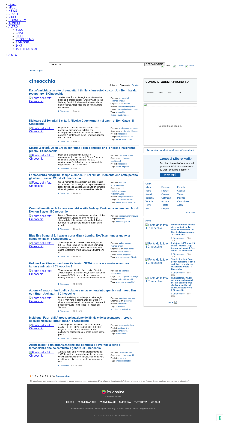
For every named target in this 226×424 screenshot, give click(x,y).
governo (127, 355)
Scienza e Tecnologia (107, 74)
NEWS (12, 10)
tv (119, 358)
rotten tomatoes (117, 194)
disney (136, 131)
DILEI (19, 36)
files (130, 352)
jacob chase (129, 325)
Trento (180, 194)
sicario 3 (119, 167)
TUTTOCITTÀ (140, 402)
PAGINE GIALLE (108, 402)
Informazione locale (168, 74)
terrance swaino (118, 101)
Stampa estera (188, 74)
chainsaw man (125, 216)
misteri (128, 361)
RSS (180, 93)
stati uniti (129, 137)
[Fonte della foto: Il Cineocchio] (42, 101)
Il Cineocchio (63, 111)
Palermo (165, 187)
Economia (46, 74)
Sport (93, 74)
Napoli (148, 194)
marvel (127, 104)
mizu (126, 249)
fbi (133, 355)
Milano (148, 187)
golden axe (129, 276)
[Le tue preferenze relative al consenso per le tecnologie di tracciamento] (219, 417)
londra (119, 254)
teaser (120, 251)
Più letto (135, 85)
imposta (127, 251)
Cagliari (181, 191)
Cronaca (35, 74)
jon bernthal (124, 98)
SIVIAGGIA (23, 42)
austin (124, 331)
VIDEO (12, 17)
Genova (165, 194)
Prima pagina (36, 70)
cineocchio (120, 112)
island (119, 331)
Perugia (181, 187)
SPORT (13, 13)
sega (136, 276)
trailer (120, 279)
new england (122, 109)
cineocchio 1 (130, 282)
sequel (124, 134)
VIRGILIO (155, 402)
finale (134, 257)
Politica (64, 74)
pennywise (128, 301)
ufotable (134, 216)
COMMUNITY (17, 20)
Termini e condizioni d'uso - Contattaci (170, 150)
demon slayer (121, 221)
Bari (147, 208)
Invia (170, 93)
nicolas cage (124, 128)
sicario (130, 155)
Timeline (179, 65)
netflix (131, 249)
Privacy (111, 408)
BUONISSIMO (25, 39)
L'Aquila (165, 208)
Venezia (149, 201)
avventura (120, 282)
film (119, 106)
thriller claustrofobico (120, 115)
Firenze (165, 191)
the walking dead (128, 106)
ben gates (134, 128)
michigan (121, 199)
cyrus (121, 325)
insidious (121, 328)
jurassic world (127, 197)
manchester (133, 109)
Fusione (89, 408)
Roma (148, 191)
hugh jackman (125, 298)
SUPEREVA (125, 402)
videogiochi (128, 279)
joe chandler (124, 271)
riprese (126, 167)
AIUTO (12, 54)
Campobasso (183, 201)
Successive (63, 376)
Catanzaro (166, 198)
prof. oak (122, 182)
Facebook (150, 93)
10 (53, 376)
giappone (126, 254)
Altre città (190, 212)
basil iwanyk (116, 161)
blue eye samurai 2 (124, 257)
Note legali (100, 408)
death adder (116, 274)
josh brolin (123, 155)
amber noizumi (125, 243)
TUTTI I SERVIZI (26, 48)
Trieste (164, 205)
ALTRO (13, 26)
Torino (148, 205)
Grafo (191, 65)
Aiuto (135, 408)
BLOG (19, 29)
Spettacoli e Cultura (79, 74)
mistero (119, 139)
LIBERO (70, 402)
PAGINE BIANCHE (87, 402)
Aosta (180, 205)
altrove (118, 334)
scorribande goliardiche (121, 309)
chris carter (124, 352)
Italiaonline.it (77, 408)
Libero (12, 4)
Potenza (181, 198)
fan (129, 221)
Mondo (55, 74)
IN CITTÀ (14, 23)
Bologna (149, 198)
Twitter (159, 93)
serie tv (123, 358)
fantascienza (121, 202)
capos (127, 158)
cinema (124, 304)
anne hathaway (117, 185)
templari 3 (128, 131)
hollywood (121, 137)
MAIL (11, 7)
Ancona (165, 201)
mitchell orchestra (118, 191)
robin (133, 298)
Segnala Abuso (147, 408)
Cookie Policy (124, 408)
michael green (117, 246)
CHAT (19, 32)
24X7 (19, 45)
